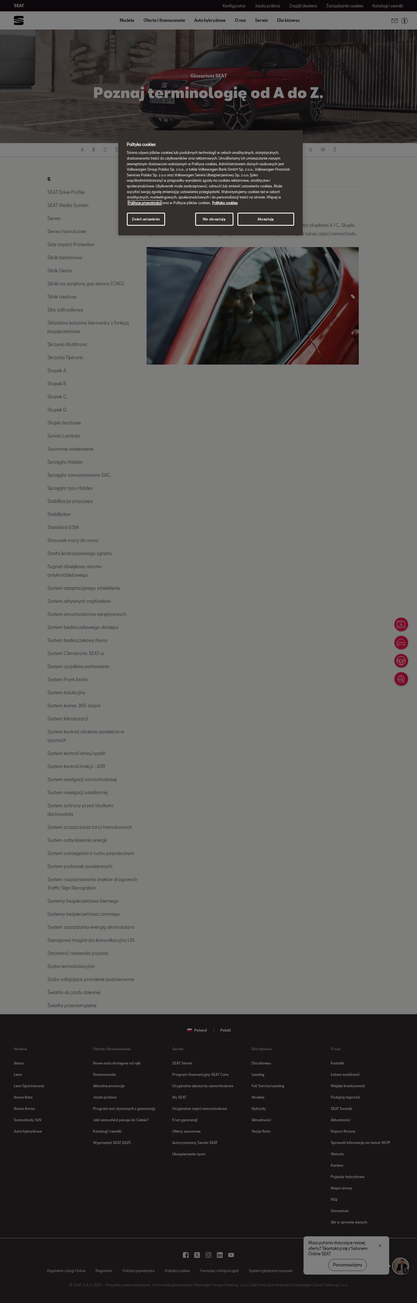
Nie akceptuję (214, 219)
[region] (210, 182)
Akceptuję (266, 219)
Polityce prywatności (144, 203)
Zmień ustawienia (146, 219)
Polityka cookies (225, 203)
